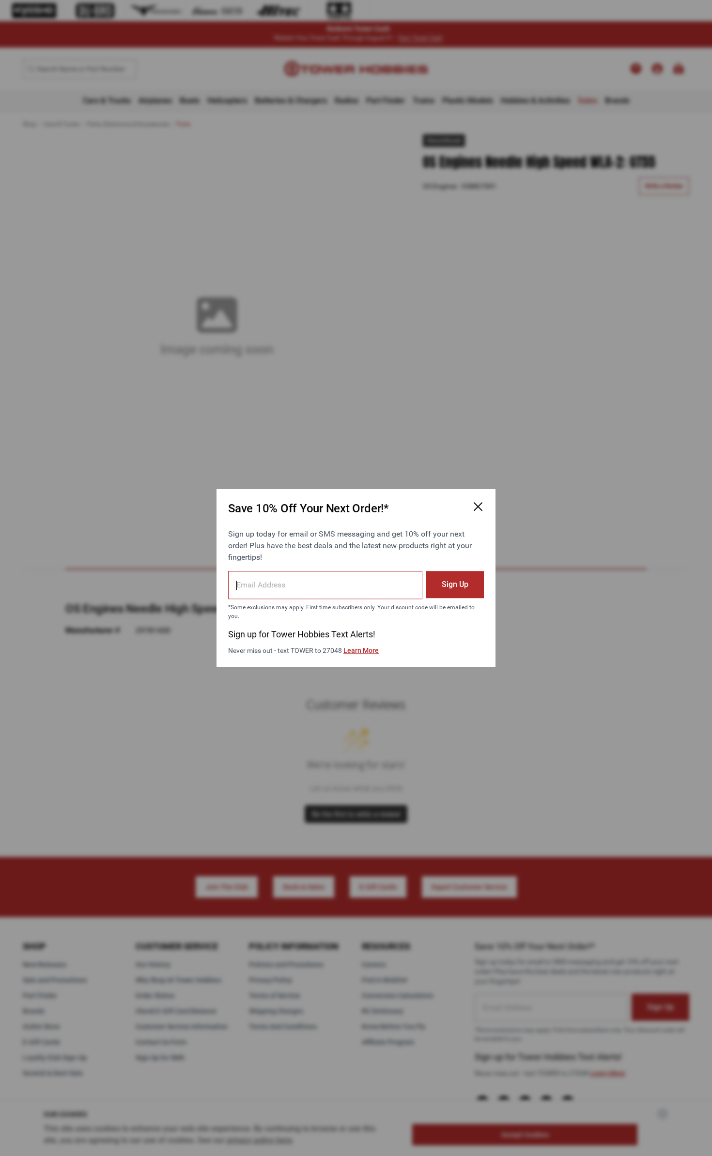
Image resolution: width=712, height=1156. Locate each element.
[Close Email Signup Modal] (478, 506)
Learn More (361, 650)
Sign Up (455, 584)
